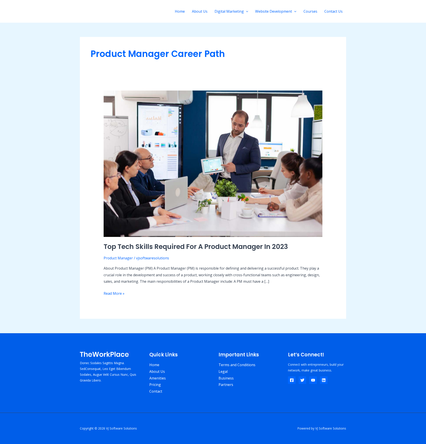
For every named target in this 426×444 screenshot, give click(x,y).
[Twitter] (302, 380)
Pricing (155, 384)
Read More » (114, 293)
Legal (223, 371)
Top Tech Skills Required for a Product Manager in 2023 (196, 246)
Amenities (157, 378)
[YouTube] (313, 380)
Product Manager (118, 258)
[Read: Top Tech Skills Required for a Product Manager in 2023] (213, 163)
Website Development (273, 11)
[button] (246, 11)
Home (180, 11)
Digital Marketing (229, 11)
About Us (199, 11)
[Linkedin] (323, 380)
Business (226, 378)
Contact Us (333, 11)
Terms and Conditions (237, 364)
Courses (310, 11)
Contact (155, 391)
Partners (226, 384)
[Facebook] (292, 380)
